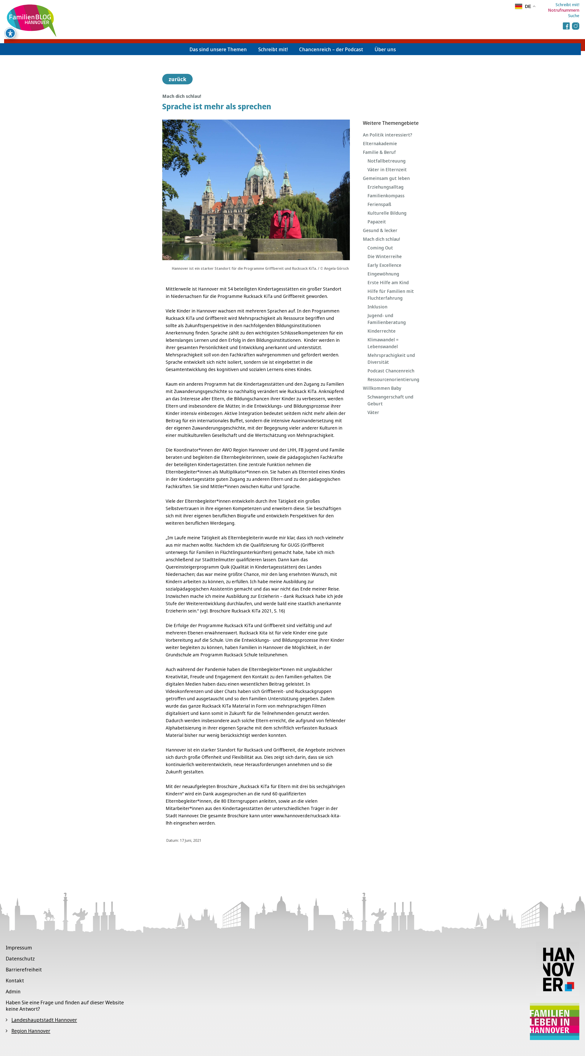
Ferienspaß (379, 204)
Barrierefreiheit (24, 969)
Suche (573, 15)
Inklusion (377, 307)
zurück (177, 79)
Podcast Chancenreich (390, 371)
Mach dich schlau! (381, 239)
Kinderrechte (381, 331)
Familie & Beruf (379, 152)
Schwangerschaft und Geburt (390, 400)
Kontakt (15, 980)
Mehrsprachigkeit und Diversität (391, 358)
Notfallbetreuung (386, 161)
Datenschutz (20, 958)
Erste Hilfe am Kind (388, 282)
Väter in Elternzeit (387, 169)
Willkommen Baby (382, 388)
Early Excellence (384, 265)
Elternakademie (380, 143)
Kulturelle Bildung (387, 213)
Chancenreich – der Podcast (331, 49)
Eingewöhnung (383, 274)
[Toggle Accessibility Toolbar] (10, 33)
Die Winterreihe (384, 256)
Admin (13, 991)
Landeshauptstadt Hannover (44, 1019)
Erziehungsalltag (385, 187)
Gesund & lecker (380, 230)
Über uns (385, 49)
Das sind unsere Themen (218, 49)
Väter (373, 412)
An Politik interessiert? (387, 135)
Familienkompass (385, 195)
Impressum (19, 947)
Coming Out (380, 248)
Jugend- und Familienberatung (386, 318)
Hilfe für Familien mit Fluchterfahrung (390, 294)
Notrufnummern (563, 10)
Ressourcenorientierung (393, 379)
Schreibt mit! (567, 4)
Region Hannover (30, 1030)
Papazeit (376, 222)
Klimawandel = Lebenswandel (383, 343)
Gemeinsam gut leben (386, 178)
